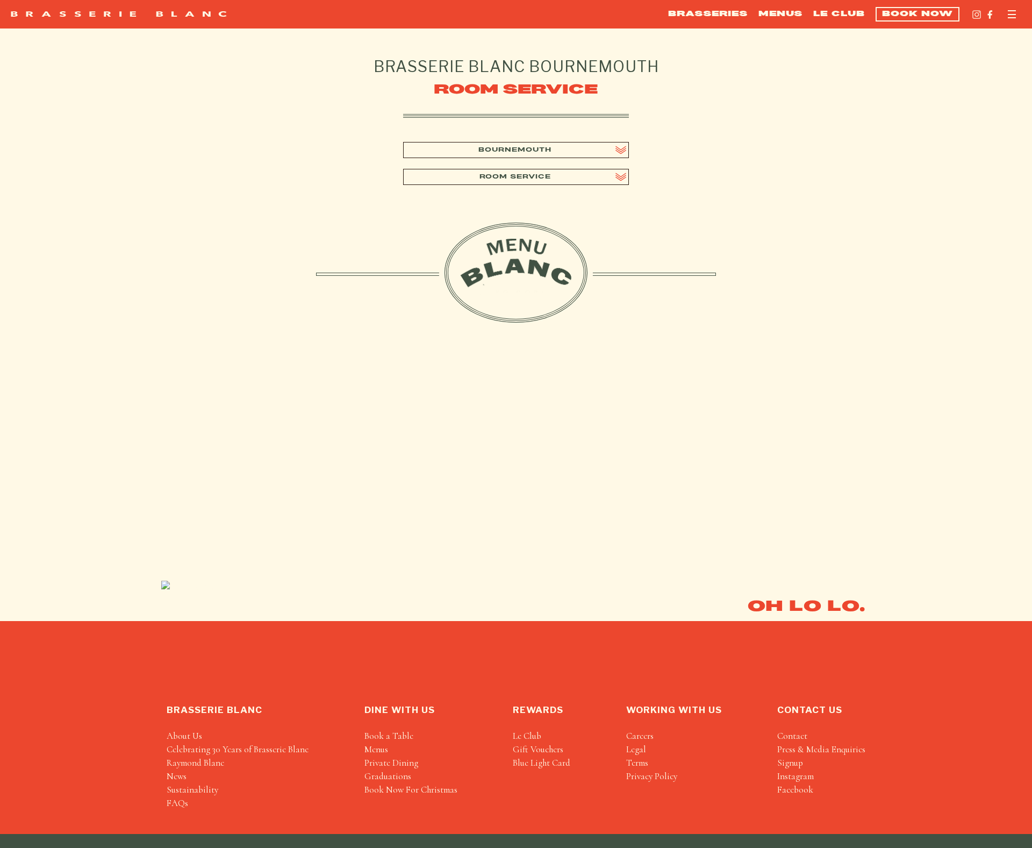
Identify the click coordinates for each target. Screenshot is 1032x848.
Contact (792, 736)
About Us (184, 736)
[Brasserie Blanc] (119, 14)
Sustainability (192, 789)
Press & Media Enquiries (821, 749)
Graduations (387, 776)
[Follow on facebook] (990, 14)
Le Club (839, 14)
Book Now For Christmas (410, 789)
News (177, 776)
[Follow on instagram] (977, 14)
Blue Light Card (541, 762)
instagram (795, 776)
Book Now (917, 14)
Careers (640, 736)
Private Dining (391, 762)
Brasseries (708, 14)
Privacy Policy (651, 776)
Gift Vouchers (538, 749)
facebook (795, 789)
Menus (780, 14)
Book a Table (388, 736)
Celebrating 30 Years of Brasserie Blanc (238, 749)
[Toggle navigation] (1011, 14)
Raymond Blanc (195, 762)
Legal (636, 749)
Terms (637, 762)
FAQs (177, 803)
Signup (790, 762)
